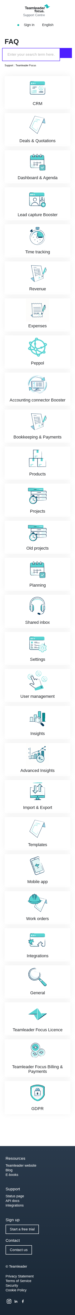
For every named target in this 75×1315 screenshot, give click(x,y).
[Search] (66, 53)
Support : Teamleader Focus (20, 65)
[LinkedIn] (15, 1301)
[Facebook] (22, 1301)
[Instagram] (9, 1301)
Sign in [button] (29, 25)
